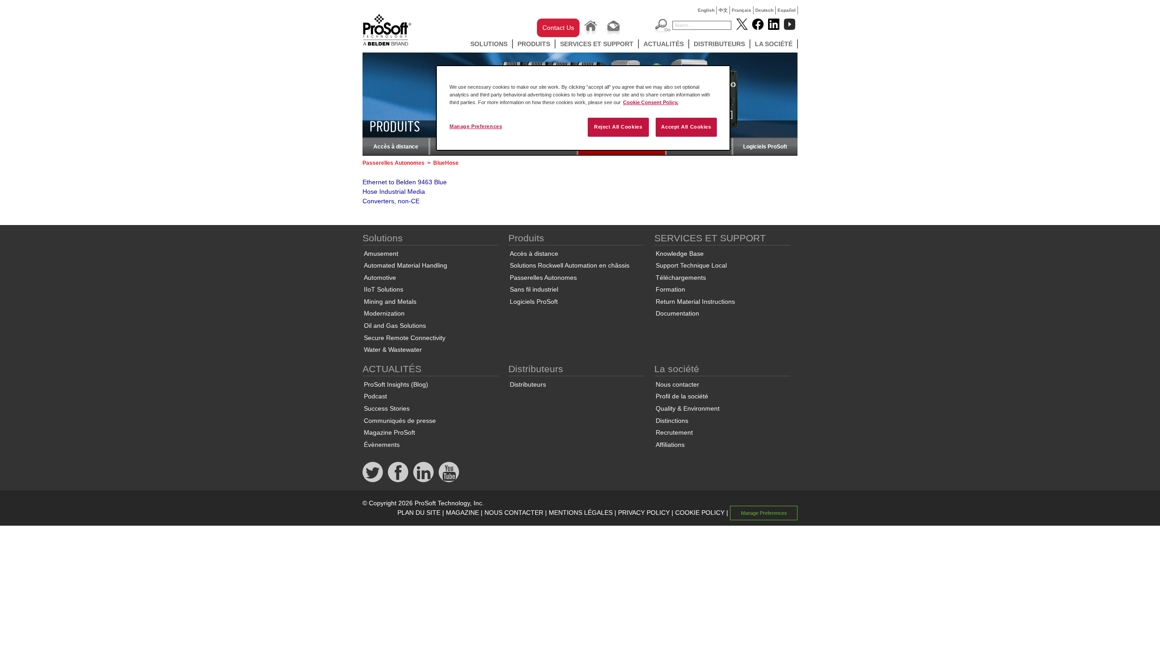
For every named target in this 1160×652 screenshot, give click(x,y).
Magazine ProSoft (389, 432)
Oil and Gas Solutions (395, 325)
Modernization (384, 313)
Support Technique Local (691, 265)
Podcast (375, 396)
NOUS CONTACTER (513, 512)
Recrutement (674, 432)
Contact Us (558, 27)
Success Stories (387, 408)
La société (774, 44)
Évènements (382, 444)
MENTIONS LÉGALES (581, 512)
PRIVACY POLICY (644, 512)
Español (787, 10)
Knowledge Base (680, 253)
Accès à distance (395, 147)
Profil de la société (682, 396)
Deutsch (764, 10)
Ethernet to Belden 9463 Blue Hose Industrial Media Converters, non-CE (404, 191)
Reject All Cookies (618, 126)
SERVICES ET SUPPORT (596, 44)
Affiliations (670, 444)
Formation (670, 289)
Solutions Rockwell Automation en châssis (569, 265)
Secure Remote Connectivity (404, 337)
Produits (533, 44)
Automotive (380, 277)
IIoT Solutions (383, 289)
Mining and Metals (390, 301)
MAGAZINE (462, 512)
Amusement (381, 253)
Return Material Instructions (695, 301)
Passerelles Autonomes (393, 163)
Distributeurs (719, 44)
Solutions (489, 44)
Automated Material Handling (405, 265)
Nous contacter (677, 384)
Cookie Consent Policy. (650, 102)
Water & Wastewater (393, 349)
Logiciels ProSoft (765, 147)
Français (741, 10)
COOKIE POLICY (700, 512)
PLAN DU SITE (418, 512)
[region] (583, 108)
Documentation (677, 313)
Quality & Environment (688, 408)
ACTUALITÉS (663, 44)
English (706, 10)
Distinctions (672, 420)
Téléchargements (681, 277)
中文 (723, 10)
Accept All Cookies (686, 126)
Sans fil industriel (534, 289)
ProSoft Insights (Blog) (396, 384)
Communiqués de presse (400, 420)
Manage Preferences (476, 126)
